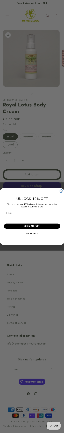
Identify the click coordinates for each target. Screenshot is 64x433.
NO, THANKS (32, 234)
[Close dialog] (61, 191)
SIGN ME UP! (32, 226)
